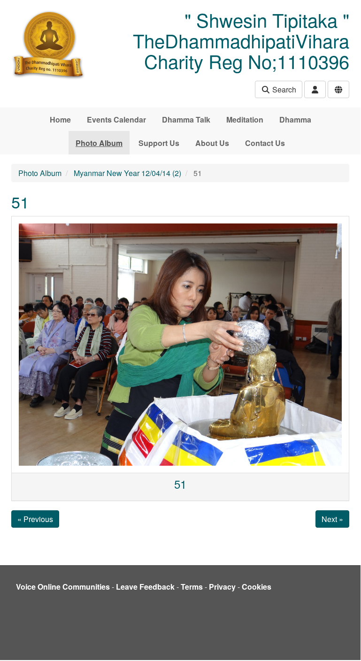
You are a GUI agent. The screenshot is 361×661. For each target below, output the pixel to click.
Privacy (222, 586)
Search (283, 89)
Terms (192, 586)
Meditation (244, 119)
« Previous (35, 519)
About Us (212, 143)
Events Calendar (116, 119)
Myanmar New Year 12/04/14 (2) (127, 173)
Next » (332, 519)
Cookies (256, 586)
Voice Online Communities (63, 586)
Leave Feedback (145, 586)
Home (60, 119)
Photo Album (99, 143)
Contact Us (265, 143)
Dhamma (295, 119)
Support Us (158, 143)
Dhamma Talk (186, 119)
